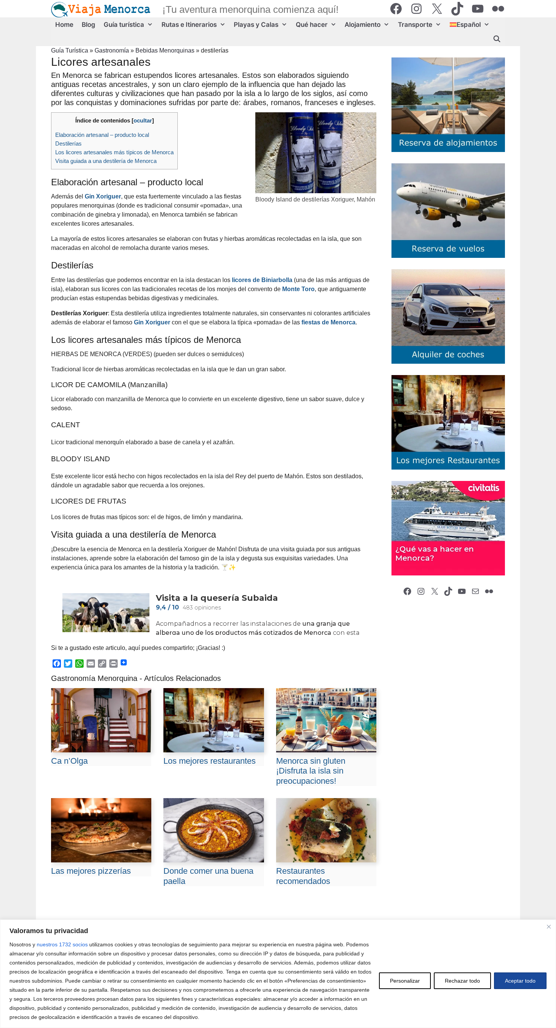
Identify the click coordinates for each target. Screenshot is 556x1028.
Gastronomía (112, 50)
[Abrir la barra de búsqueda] (496, 39)
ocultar (143, 120)
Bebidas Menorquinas (164, 50)
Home (64, 24)
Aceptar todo (520, 981)
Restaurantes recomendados (303, 875)
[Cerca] (549, 927)
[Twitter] (68, 663)
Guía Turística (69, 50)
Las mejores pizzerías (91, 871)
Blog (88, 24)
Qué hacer (312, 24)
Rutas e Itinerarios (189, 24)
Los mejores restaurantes (209, 761)
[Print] (113, 663)
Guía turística (124, 24)
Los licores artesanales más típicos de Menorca (114, 152)
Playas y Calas (256, 24)
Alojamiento (363, 24)
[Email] (90, 663)
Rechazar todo (462, 981)
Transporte (415, 24)
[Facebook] (56, 663)
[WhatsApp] (79, 663)
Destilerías (68, 143)
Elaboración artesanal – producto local (102, 135)
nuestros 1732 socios (62, 944)
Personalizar (405, 981)
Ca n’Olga (69, 761)
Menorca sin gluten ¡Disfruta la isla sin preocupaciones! (310, 771)
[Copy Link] (102, 663)
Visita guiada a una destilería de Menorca (106, 161)
